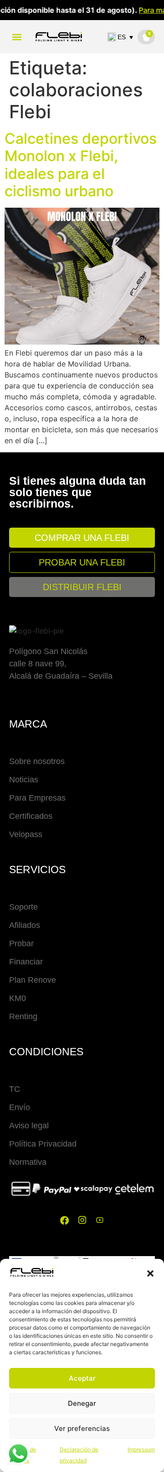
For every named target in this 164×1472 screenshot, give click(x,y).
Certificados (30, 816)
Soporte (23, 906)
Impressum (141, 1449)
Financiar (26, 961)
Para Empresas (37, 797)
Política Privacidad (43, 1143)
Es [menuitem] (122, 37)
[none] (123, 37)
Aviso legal (29, 1125)
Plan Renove (32, 980)
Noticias (23, 779)
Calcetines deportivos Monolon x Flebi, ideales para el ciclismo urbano (81, 165)
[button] (150, 1273)
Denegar (82, 1403)
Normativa (27, 1162)
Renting (23, 1016)
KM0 (17, 998)
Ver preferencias (82, 1428)
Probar (21, 943)
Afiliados (24, 925)
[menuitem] (123, 37)
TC (14, 1089)
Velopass (25, 834)
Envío (19, 1107)
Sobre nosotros (37, 761)
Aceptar (82, 1378)
